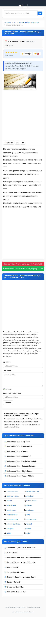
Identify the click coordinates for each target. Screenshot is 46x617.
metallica (29, 496)
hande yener (11, 510)
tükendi (29, 524)
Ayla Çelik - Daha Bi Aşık (16, 592)
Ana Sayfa (7, 22)
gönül (9, 533)
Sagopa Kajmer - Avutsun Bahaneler (21, 562)
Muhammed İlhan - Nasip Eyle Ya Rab (21, 461)
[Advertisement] (23, 115)
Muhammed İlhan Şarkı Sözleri (29, 22)
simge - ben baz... (14, 524)
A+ (17, 142)
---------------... (13, 491)
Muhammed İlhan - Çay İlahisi (18, 442)
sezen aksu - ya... (33, 491)
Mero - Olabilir (12, 567)
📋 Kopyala (9, 142)
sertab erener (12, 515)
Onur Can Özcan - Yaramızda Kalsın (21, 577)
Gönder (8, 402)
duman (29, 505)
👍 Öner (26, 54)
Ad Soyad (6, 362)
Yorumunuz (7, 370)
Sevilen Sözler (28, 612)
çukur (28, 533)
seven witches (12, 519)
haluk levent (11, 505)
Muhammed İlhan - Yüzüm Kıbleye (20, 476)
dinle (28, 515)
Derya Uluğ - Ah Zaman (16, 572)
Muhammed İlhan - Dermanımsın (19, 446)
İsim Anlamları (17, 612)
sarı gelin (10, 528)
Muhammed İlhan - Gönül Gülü (19, 456)
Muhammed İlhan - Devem (17, 451)
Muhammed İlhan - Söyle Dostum (20, 471)
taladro (9, 501)
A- (23, 142)
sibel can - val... (13, 496)
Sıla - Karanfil (12, 553)
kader (28, 528)
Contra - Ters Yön (14, 582)
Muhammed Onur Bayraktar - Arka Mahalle (24, 557)
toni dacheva (31, 519)
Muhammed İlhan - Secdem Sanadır (21, 466)
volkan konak (31, 501)
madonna (29, 510)
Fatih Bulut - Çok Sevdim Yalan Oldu (21, 548)
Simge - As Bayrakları (15, 587)
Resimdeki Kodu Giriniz (12, 393)
